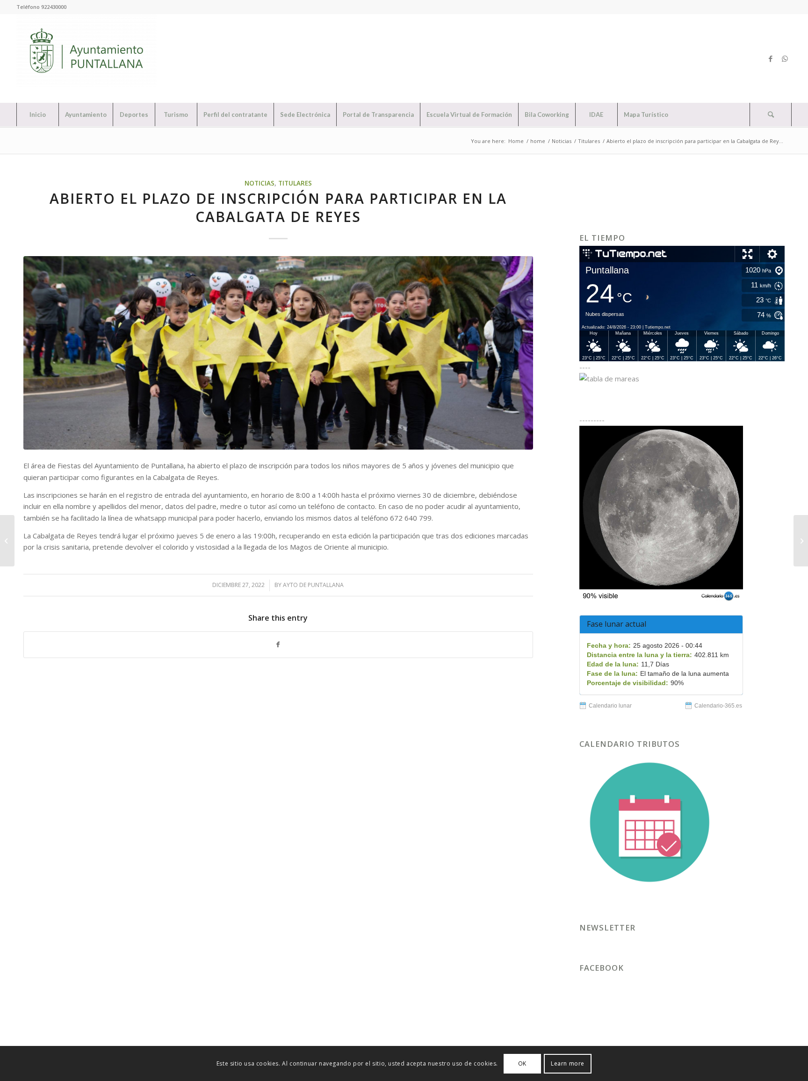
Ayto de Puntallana (313, 585)
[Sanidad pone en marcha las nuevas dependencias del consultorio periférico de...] (801, 540)
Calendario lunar (610, 705)
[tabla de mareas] (682, 378)
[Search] (771, 114)
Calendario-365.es (718, 705)
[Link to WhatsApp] (785, 58)
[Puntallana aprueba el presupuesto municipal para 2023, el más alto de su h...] (7, 540)
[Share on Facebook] (278, 645)
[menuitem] (37, 114)
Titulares (295, 183)
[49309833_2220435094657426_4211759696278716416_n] (278, 353)
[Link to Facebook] (771, 58)
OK (522, 1063)
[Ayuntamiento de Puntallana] (86, 58)
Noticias (259, 183)
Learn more (567, 1063)
